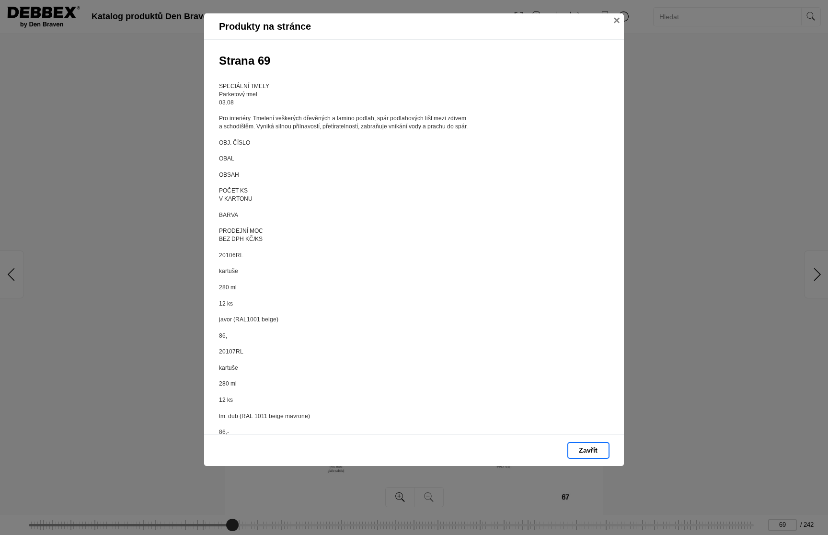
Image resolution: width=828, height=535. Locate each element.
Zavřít (588, 450)
